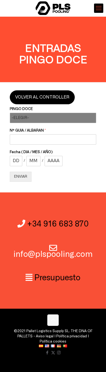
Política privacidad (71, 336)
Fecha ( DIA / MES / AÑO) (31, 152)
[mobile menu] (98, 8)
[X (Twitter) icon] (53, 353)
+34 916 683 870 (58, 224)
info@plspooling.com (53, 254)
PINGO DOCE (21, 109)
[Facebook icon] (47, 353)
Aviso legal (45, 336)
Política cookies (53, 341)
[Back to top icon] (53, 320)
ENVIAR (20, 176)
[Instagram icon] (59, 353)
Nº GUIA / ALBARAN (28, 130)
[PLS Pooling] (53, 8)
